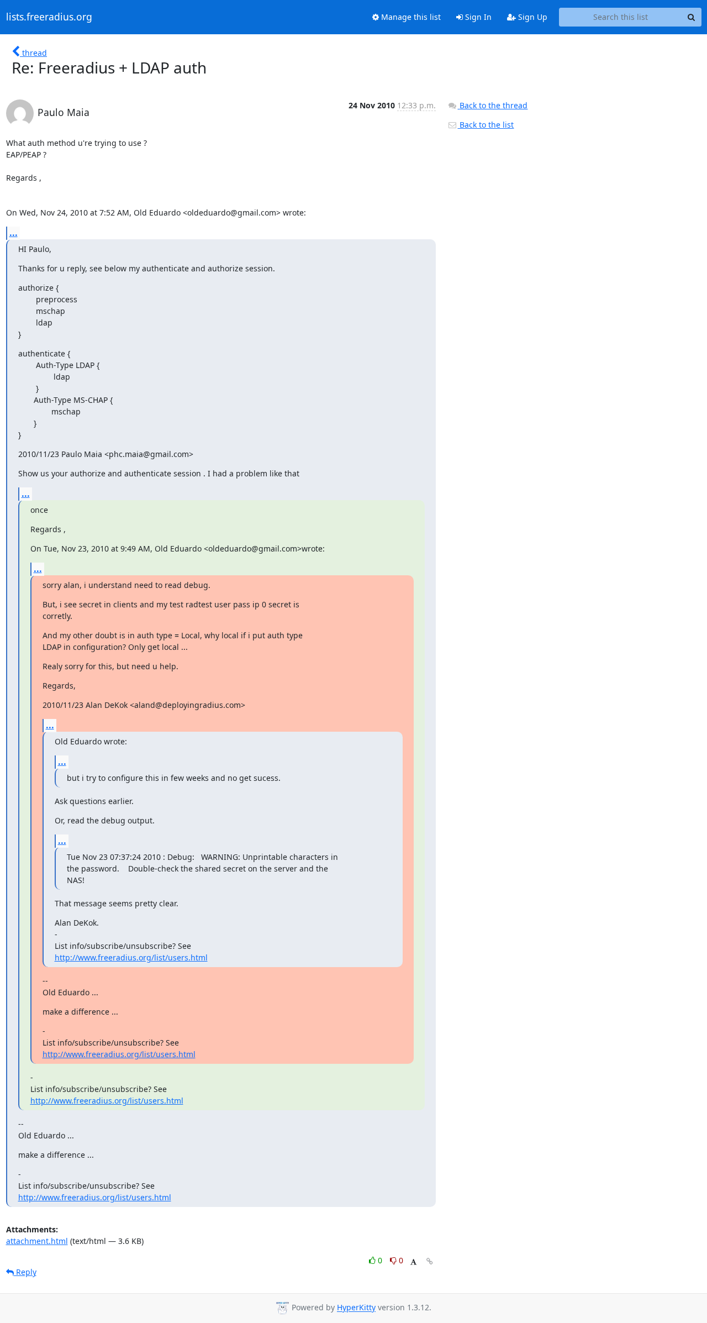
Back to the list (485, 124)
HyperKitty (356, 1308)
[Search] (691, 17)
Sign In (477, 17)
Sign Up (531, 17)
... (13, 233)
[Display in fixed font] (413, 1261)
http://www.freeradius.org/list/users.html (131, 957)
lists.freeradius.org (49, 17)
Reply (25, 1272)
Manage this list (410, 17)
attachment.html (37, 1241)
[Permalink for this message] (430, 1261)
